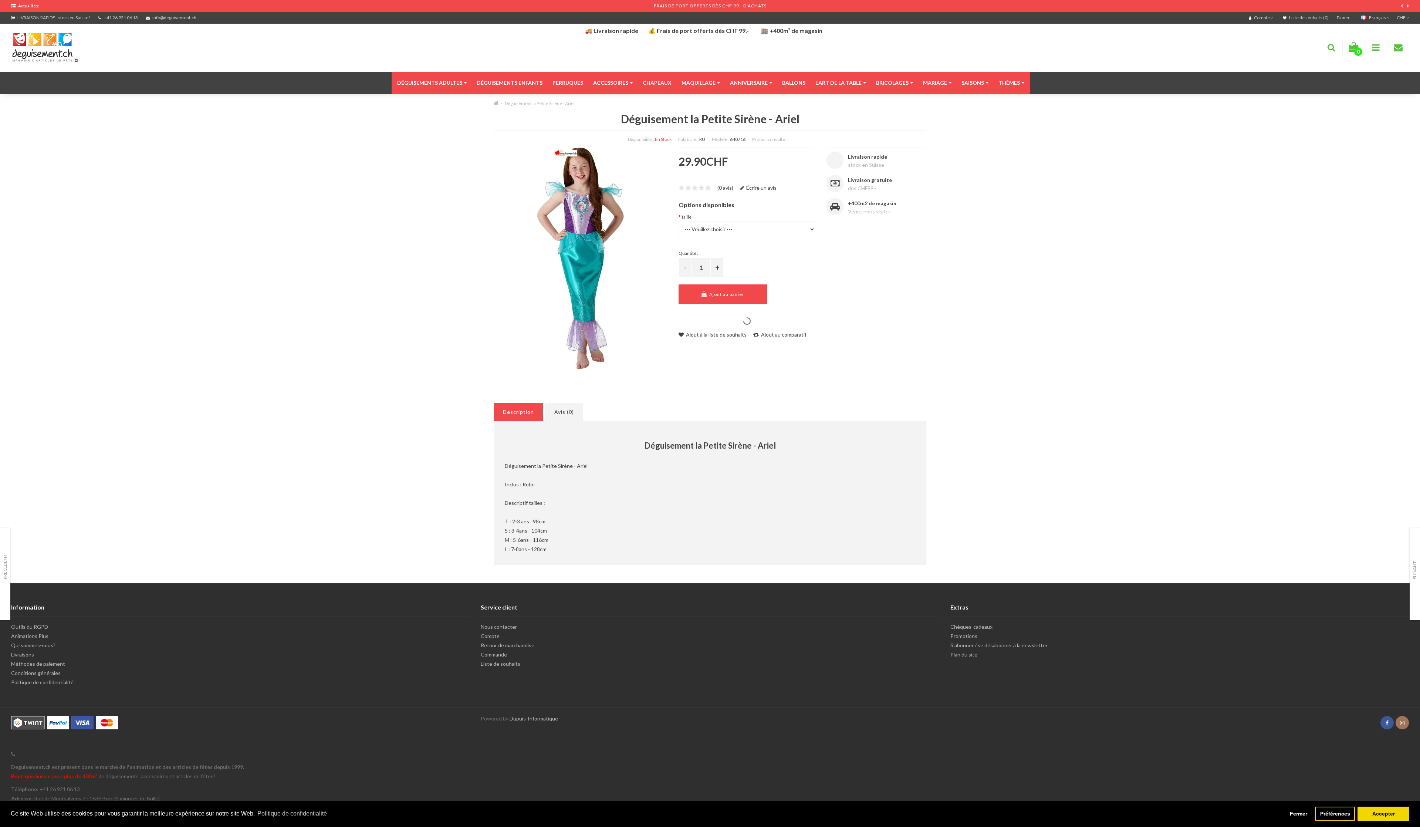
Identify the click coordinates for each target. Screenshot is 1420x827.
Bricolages (892, 83)
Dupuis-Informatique (534, 718)
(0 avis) (725, 188)
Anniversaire (749, 83)
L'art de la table (838, 83)
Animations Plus (29, 636)
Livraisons (22, 654)
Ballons (793, 83)
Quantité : (688, 253)
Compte (490, 636)
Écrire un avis (761, 188)
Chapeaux (657, 83)
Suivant (1414, 570)
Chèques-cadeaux (971, 627)
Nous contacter (499, 627)
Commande (494, 654)
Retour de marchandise (507, 645)
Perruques (567, 83)
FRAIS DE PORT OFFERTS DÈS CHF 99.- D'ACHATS (710, 6)
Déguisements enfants (509, 83)
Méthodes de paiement (38, 664)
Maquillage (699, 83)
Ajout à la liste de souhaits (716, 334)
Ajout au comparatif (783, 334)
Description (518, 412)
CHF (1401, 17)
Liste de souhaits (500, 664)
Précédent (5, 566)
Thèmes (1009, 83)
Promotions (963, 636)
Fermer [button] (1298, 814)
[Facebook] (1387, 723)
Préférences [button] (1335, 814)
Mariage (935, 83)
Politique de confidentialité (42, 682)
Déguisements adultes (429, 83)
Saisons (972, 83)
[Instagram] (1402, 723)
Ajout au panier (726, 294)
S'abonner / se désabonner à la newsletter (999, 645)
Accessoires (610, 83)
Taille (686, 217)
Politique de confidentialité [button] (292, 813)
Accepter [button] (1383, 814)
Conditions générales (36, 673)
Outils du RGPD (29, 627)
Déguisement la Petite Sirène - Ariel (540, 103)
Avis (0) (564, 412)
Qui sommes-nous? (33, 645)
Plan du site (963, 654)
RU (702, 139)
